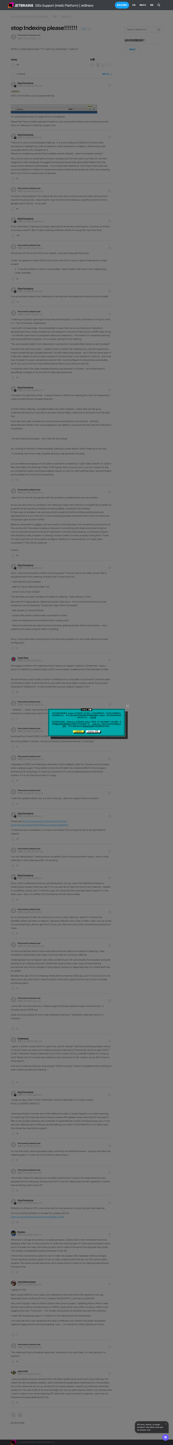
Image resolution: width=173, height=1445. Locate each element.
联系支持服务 (122, 5)
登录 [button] (151, 5)
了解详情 (92, 718)
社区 (134, 5)
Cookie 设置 (93, 731)
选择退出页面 (88, 726)
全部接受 (78, 731)
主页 (20, 5)
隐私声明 (58, 724)
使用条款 (67, 724)
